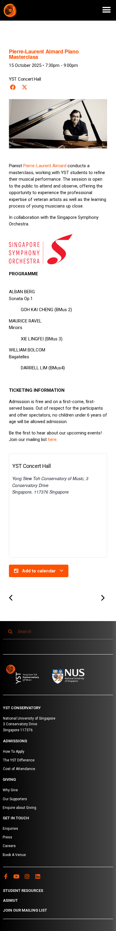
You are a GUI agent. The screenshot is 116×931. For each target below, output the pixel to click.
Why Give (10, 790)
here (52, 439)
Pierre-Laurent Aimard (44, 165)
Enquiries (10, 828)
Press (7, 837)
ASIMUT (10, 900)
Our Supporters (15, 799)
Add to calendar (39, 571)
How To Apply (13, 751)
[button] (106, 9)
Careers (9, 846)
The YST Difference (19, 760)
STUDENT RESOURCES (23, 890)
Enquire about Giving (19, 808)
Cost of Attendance (19, 769)
